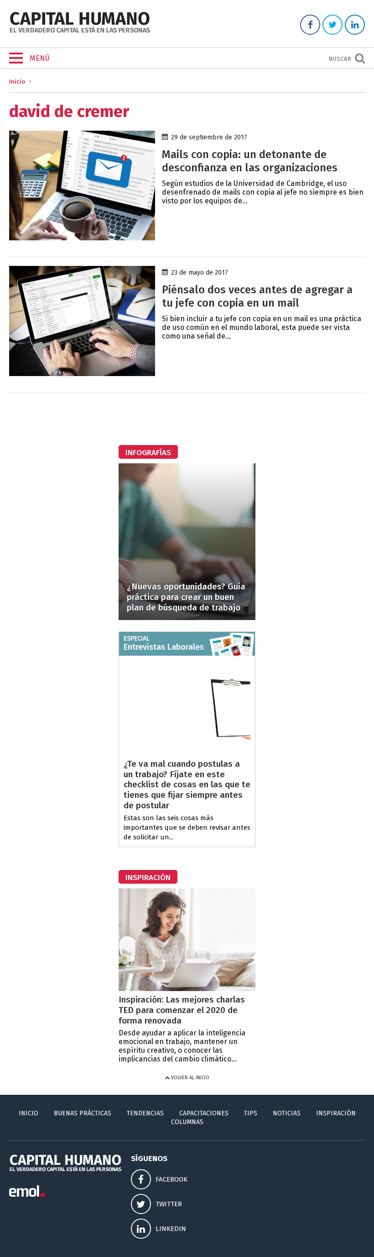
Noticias (287, 1113)
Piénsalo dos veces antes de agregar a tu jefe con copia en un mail (257, 296)
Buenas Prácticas (82, 1113)
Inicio (17, 81)
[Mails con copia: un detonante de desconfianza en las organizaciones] (82, 237)
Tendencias (145, 1113)
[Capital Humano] (80, 31)
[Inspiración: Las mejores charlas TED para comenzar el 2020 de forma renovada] (187, 988)
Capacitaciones (204, 1113)
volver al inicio (189, 1078)
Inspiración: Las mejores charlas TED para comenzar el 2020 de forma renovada (182, 1010)
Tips (250, 1113)
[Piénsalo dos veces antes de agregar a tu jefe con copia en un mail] (82, 373)
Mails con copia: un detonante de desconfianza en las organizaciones (250, 161)
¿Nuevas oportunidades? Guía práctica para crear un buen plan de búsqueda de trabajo (186, 597)
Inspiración (336, 1113)
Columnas (187, 1122)
